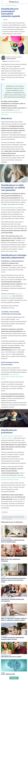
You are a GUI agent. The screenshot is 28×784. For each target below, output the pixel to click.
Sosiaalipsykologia (6, 655)
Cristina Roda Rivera (11, 58)
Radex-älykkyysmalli (8, 674)
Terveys (3, 5)
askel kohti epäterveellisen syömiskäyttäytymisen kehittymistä (11, 112)
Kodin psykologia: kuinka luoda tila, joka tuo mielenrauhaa (13, 541)
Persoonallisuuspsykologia (8, 616)
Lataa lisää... (14, 678)
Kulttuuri (3, 576)
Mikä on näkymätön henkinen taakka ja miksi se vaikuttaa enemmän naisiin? (14, 619)
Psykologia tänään (6, 538)
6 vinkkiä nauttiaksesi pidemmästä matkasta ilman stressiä (12, 638)
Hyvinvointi (4, 557)
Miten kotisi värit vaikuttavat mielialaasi (10, 560)
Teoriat (3, 672)
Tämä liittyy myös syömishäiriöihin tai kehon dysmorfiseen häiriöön (12, 376)
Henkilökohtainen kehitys (7, 597)
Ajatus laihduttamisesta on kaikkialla (12, 207)
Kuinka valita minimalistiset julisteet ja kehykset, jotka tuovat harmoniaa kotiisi (13, 580)
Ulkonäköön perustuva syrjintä (11, 656)
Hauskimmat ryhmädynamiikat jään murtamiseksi (12, 600)
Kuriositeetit (4, 636)
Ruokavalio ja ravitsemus (11, 5)
